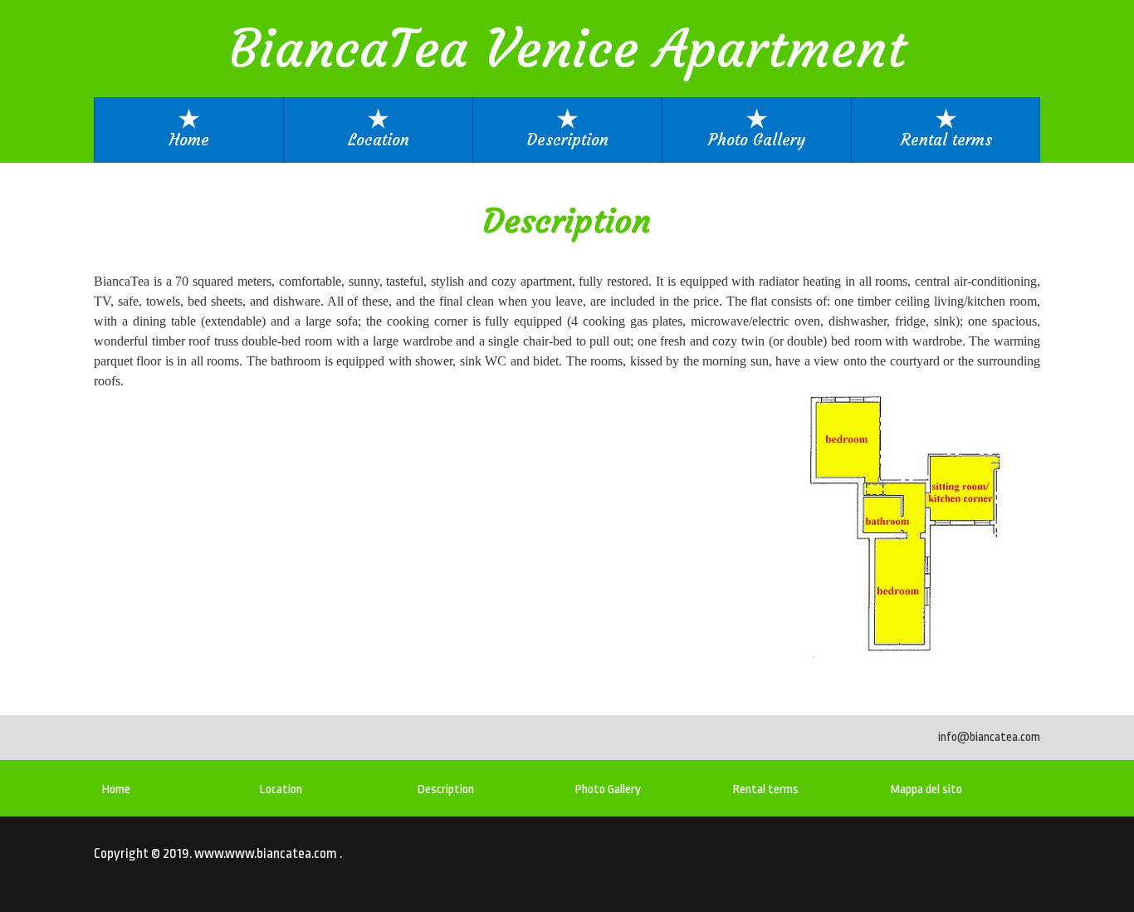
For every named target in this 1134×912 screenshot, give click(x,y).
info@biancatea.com (989, 737)
